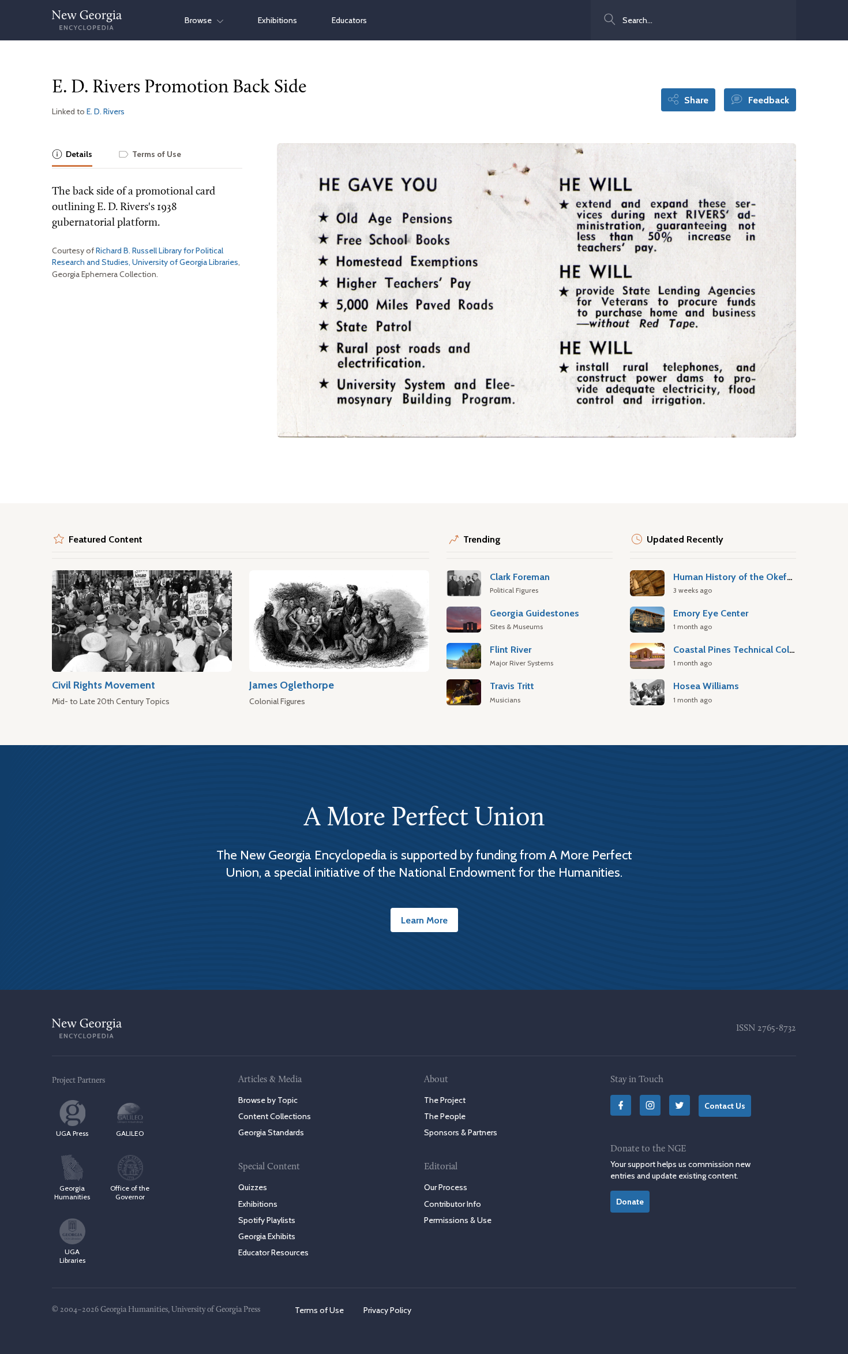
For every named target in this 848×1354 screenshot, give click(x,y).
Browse (201, 20)
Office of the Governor (129, 1192)
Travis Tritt (512, 685)
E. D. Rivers (106, 111)
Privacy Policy (387, 1310)
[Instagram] (650, 1105)
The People (445, 1116)
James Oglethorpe (291, 684)
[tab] (72, 155)
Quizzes (252, 1187)
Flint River (510, 649)
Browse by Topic (268, 1100)
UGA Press (72, 1133)
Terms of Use (319, 1310)
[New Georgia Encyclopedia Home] (87, 20)
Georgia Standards (271, 1132)
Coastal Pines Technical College (740, 649)
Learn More (424, 920)
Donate (630, 1201)
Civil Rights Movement (103, 684)
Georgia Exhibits (266, 1236)
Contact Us (724, 1106)
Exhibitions (277, 20)
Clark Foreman (520, 576)
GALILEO (130, 1133)
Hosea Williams (706, 685)
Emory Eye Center (710, 613)
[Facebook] (620, 1105)
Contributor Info (452, 1204)
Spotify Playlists (266, 1220)
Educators (349, 20)
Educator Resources (273, 1252)
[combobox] (693, 20)
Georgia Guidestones (534, 613)
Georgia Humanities (72, 1192)
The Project (445, 1100)
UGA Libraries (72, 1256)
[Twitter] (679, 1105)
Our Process (445, 1187)
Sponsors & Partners (460, 1132)
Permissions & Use (457, 1220)
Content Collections (274, 1116)
